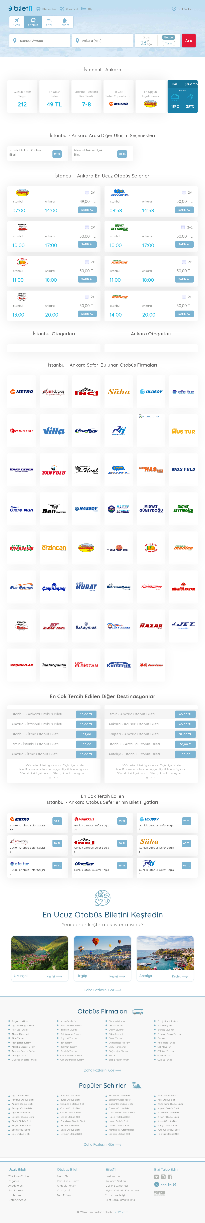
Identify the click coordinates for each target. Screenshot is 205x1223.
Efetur (112, 1055)
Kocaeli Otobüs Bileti (168, 1121)
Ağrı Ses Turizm (20, 1029)
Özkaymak (63, 1190)
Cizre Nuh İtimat (117, 1021)
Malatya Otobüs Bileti (168, 1134)
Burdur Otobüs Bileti (70, 1095)
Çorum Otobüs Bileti (70, 1112)
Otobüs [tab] (33, 25)
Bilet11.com (120, 1212)
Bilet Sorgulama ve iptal (121, 1199)
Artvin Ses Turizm (69, 1021)
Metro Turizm (65, 1176)
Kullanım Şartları (116, 1181)
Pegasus (13, 1181)
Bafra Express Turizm (71, 1025)
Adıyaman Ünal (20, 1021)
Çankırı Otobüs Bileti (70, 1108)
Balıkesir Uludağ (68, 1029)
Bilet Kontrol (185, 8)
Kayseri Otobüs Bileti (168, 1108)
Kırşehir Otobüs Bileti (168, 1117)
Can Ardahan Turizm (71, 1055)
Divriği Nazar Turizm (119, 1042)
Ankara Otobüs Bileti (22, 1104)
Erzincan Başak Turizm (169, 1034)
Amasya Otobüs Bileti (23, 1099)
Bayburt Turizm (68, 1038)
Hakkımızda (113, 1176)
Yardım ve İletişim (116, 1195)
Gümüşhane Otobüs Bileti (122, 1112)
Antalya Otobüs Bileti (22, 1108)
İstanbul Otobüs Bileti (120, 1134)
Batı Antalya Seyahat (71, 1034)
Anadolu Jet (15, 1185)
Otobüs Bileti (49, 8)
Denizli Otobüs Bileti (70, 1117)
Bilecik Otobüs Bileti (21, 1121)
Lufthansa (14, 1195)
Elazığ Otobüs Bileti (70, 1129)
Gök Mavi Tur (164, 1047)
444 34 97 (169, 1184)
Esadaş (161, 1038)
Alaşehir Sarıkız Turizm (23, 1047)
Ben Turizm (66, 1042)
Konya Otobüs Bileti (168, 1125)
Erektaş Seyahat (166, 1029)
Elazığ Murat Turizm (168, 1021)
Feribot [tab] (64, 25)
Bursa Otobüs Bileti (70, 1099)
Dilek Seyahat (116, 1034)
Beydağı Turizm (68, 1051)
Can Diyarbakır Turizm (72, 1059)
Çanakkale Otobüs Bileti (72, 1104)
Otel (90, 8)
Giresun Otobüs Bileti (119, 1108)
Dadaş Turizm (116, 1025)
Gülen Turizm (164, 1055)
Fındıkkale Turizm (167, 1042)
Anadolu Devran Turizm (24, 1051)
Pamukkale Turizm (68, 1181)
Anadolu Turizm (66, 1185)
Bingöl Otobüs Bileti (21, 1125)
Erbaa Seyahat (165, 1025)
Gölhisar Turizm (166, 1051)
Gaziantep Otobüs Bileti (121, 1104)
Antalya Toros (19, 1055)
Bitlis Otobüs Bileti (21, 1129)
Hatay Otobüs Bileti (119, 1121)
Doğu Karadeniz (117, 1047)
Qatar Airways (17, 1199)
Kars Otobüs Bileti (167, 1099)
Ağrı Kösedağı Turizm (23, 1025)
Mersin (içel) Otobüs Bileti (121, 1129)
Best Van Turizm (68, 1047)
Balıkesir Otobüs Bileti (23, 1117)
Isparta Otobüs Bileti (119, 1125)
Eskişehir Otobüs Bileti (120, 1099)
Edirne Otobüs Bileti (70, 1125)
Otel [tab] (49, 25)
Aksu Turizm (18, 1038)
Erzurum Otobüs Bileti (120, 1095)
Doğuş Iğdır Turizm (118, 1051)
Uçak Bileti (72, 8)
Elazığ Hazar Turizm (119, 1059)
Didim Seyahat (116, 1029)
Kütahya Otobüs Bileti (169, 1129)
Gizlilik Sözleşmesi (117, 1185)
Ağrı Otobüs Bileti (20, 1095)
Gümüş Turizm (165, 1059)
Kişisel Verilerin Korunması (122, 1190)
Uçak (16, 25)
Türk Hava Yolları (18, 1176)
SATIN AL (87, 210)
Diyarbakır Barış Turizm (24, 1059)
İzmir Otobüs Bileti (167, 1095)
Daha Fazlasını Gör (100, 990)
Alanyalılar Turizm (21, 1042)
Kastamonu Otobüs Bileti (170, 1104)
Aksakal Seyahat (20, 1034)
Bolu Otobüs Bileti (20, 1134)
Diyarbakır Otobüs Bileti (72, 1121)
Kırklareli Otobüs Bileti (169, 1112)
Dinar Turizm (116, 1038)
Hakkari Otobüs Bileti (119, 1117)
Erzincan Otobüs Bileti (71, 1134)
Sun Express (15, 1190)
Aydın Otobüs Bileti (21, 1112)
